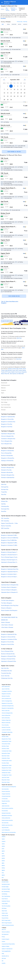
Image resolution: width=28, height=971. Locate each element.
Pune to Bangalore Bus (6, 441)
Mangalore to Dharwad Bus (7, 458)
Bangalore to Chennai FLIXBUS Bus (9, 537)
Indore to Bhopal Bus (6, 715)
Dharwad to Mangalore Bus (7, 475)
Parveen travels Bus (6, 791)
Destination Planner (6, 901)
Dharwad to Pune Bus (6, 470)
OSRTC (3, 846)
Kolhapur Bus (4, 501)
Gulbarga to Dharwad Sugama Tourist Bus (11, 559)
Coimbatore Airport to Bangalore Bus (10, 587)
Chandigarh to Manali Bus (7, 732)
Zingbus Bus (4, 803)
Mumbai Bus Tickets (6, 753)
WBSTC (3, 870)
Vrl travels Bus (5, 798)
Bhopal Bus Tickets (6, 779)
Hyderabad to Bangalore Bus (8, 433)
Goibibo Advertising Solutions (8, 925)
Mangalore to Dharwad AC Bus (8, 656)
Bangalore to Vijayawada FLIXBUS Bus (10, 542)
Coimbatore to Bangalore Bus (8, 438)
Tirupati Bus (4, 492)
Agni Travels (19, 368)
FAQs (3, 953)
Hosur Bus (3, 494)
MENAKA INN (4, 620)
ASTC (3, 853)
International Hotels (6, 884)
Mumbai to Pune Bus (6, 727)
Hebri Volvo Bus (5, 668)
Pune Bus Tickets (5, 763)
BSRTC (3, 865)
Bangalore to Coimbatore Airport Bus (10, 574)
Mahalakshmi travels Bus (7, 815)
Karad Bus (3, 511)
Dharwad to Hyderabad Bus (7, 477)
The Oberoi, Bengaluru (6, 603)
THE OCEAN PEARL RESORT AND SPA (10, 617)
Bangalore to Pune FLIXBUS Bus (9, 540)
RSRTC (3, 858)
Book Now (19, 338)
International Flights (6, 889)
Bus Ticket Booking (6, 891)
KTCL (3, 872)
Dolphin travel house (16, 372)
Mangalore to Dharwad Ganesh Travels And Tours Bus (14, 554)
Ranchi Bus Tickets (6, 782)
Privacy (3, 936)
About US (4, 929)
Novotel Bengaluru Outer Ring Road (9, 605)
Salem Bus (3, 484)
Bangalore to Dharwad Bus (7, 450)
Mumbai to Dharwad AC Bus (8, 653)
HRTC (3, 848)
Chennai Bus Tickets (6, 743)
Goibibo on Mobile (5, 946)
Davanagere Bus (5, 509)
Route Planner (5, 898)
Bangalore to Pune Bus (6, 424)
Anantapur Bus (4, 489)
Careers (3, 941)
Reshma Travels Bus (6, 526)
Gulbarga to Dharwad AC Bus (8, 659)
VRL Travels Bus (5, 518)
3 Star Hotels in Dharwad (7, 625)
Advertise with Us (5, 956)
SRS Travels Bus (5, 528)
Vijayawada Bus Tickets (6, 765)
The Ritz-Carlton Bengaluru (7, 600)
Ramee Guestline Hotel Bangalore (9, 610)
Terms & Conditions (6, 931)
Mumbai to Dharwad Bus (7, 455)
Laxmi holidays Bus (6, 830)
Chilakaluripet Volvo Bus (7, 678)
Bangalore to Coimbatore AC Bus (9, 639)
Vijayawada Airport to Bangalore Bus (9, 592)
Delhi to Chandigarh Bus (7, 701)
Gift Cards (4, 958)
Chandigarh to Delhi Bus (7, 691)
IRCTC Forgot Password (7, 922)
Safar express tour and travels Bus (9, 832)
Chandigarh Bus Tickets (6, 775)
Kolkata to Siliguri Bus (6, 720)
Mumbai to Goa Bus (6, 696)
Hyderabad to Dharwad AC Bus (8, 661)
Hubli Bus (3, 504)
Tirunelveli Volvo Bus (6, 673)
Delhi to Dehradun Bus (6, 698)
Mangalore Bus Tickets (6, 767)
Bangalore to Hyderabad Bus (8, 416)
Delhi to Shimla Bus (6, 717)
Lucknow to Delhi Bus (6, 729)
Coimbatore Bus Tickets (6, 751)
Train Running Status (6, 906)
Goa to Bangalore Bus (6, 443)
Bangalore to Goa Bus (6, 693)
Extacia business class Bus (7, 820)
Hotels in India (5, 913)
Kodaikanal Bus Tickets (6, 770)
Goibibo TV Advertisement (7, 948)
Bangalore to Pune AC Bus (7, 642)
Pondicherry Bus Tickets (7, 760)
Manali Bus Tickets (5, 755)
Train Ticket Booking (6, 896)
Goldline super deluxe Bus (7, 825)
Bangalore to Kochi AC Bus (7, 644)
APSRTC (3, 836)
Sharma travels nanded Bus (7, 808)
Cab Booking (4, 893)
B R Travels (8, 372)
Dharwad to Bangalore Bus (7, 467)
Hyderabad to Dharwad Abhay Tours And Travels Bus (13, 562)
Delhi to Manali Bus (6, 686)
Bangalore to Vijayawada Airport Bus (9, 571)
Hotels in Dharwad (5, 622)
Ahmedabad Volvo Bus (6, 670)
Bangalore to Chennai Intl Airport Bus (10, 576)
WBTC (3, 863)
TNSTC (3, 839)
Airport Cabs (4, 910)
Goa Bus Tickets (5, 736)
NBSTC (3, 875)
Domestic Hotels (5, 881)
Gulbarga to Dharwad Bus (7, 460)
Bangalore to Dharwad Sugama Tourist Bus (11, 552)
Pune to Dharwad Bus (6, 453)
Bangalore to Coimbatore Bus (8, 421)
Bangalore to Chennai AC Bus (8, 637)
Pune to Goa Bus (5, 725)
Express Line (15, 373)
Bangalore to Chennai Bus (7, 419)
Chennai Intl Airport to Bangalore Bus (10, 590)
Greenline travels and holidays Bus (9, 786)
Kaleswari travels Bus (6, 813)
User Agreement (5, 934)
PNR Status (4, 908)
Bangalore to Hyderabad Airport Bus (9, 569)
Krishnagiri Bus (4, 487)
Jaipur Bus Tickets (5, 777)
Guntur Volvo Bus (5, 675)
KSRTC (3, 860)
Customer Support (5, 939)
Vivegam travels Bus (6, 793)
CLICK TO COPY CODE (7, 321)
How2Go (3, 963)
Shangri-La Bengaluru (6, 608)
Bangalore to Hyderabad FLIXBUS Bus (10, 535)
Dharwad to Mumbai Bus (7, 472)
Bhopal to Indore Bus (6, 722)
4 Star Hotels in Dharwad (7, 627)
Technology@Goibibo (6, 951)
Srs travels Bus (5, 810)
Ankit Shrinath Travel (10, 370)
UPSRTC (3, 841)
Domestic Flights (5, 886)
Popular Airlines (5, 918)
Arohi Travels (19, 370)
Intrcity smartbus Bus (6, 817)
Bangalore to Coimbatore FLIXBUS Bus (10, 545)
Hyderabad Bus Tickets (6, 741)
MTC (3, 877)
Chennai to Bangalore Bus (7, 436)
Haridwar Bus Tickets (6, 772)
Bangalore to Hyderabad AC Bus (9, 634)
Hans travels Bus (5, 789)
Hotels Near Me (5, 915)
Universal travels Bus (6, 796)
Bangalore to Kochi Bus (6, 426)
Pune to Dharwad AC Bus (7, 651)
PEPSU (3, 868)
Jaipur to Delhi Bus (5, 688)
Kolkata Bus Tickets (6, 758)
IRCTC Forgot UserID (6, 920)
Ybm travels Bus (5, 822)
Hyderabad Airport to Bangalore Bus (9, 584)
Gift (2, 960)
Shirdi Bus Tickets (5, 748)
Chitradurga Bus (5, 506)
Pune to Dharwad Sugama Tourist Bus (10, 557)
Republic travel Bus (6, 801)
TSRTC (3, 843)
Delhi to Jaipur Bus (5, 710)
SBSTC (3, 851)
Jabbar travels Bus (5, 805)
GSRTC (3, 855)
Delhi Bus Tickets (5, 746)
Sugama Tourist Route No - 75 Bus (9, 523)
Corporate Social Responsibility (8, 944)
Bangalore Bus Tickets (6, 738)
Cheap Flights (4, 903)
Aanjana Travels (12, 368)
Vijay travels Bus (5, 827)
